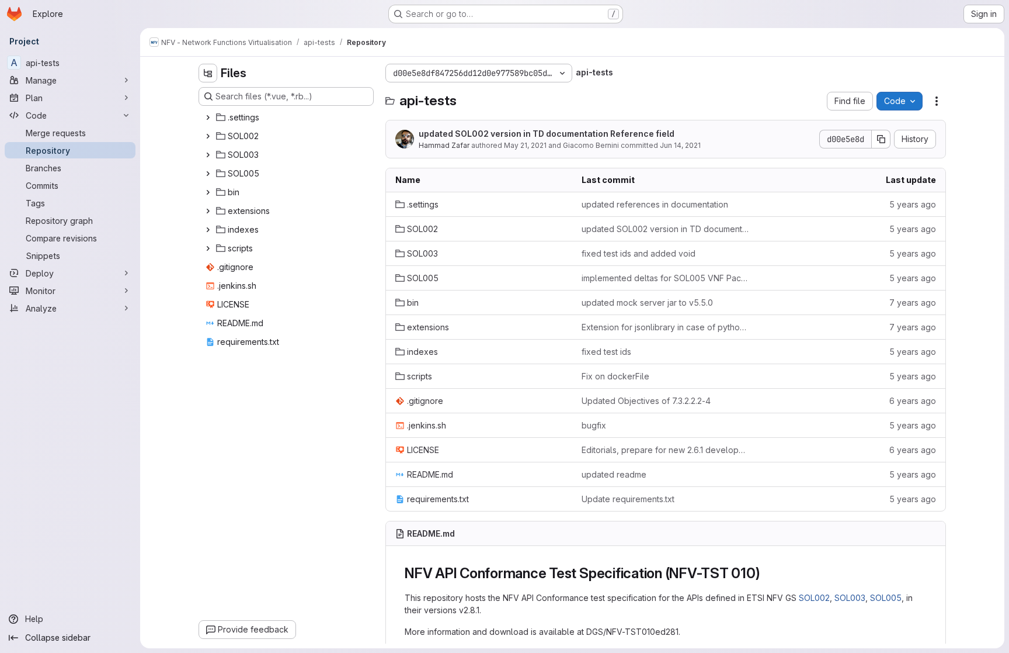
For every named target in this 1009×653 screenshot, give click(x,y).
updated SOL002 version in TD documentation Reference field (546, 134)
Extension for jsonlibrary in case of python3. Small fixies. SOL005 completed (665, 327)
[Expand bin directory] (208, 192)
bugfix (594, 425)
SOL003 (849, 598)
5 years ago (912, 204)
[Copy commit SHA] (881, 139)
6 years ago (912, 401)
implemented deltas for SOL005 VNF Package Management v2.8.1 (665, 278)
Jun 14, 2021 (680, 145)
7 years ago (912, 303)
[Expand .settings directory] (208, 117)
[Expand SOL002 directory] (208, 136)
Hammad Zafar (444, 145)
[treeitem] (287, 117)
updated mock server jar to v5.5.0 (647, 303)
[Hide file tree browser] (208, 73)
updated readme (614, 474)
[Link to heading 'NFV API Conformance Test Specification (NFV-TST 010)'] (767, 573)
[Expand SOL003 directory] (208, 155)
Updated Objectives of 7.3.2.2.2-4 (646, 401)
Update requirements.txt (628, 499)
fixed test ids (606, 352)
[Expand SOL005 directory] (208, 174)
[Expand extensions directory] (208, 211)
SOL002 (814, 598)
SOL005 (886, 598)
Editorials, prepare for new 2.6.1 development (665, 450)
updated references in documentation (655, 204)
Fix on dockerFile (615, 376)
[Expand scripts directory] (208, 248)
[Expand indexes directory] (208, 230)
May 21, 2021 (525, 145)
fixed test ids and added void (638, 253)
